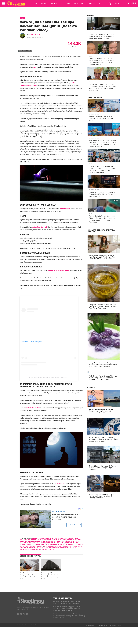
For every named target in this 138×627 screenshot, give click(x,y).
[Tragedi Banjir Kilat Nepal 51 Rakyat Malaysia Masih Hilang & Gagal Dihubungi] (103, 463)
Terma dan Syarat (115, 625)
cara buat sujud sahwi (64, 538)
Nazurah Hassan (34, 34)
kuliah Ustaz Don (33, 408)
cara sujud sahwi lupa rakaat (68, 541)
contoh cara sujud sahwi (65, 547)
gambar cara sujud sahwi (30, 549)
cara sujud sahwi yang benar (56, 546)
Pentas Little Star (88, 3)
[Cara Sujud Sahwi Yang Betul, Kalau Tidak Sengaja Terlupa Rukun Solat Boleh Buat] (29, 570)
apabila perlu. (65, 208)
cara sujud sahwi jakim (45, 541)
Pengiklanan (90, 625)
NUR (68, 3)
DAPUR (75, 3)
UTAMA (34, 3)
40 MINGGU (44, 3)
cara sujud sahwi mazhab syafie (32, 543)
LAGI (99, 3)
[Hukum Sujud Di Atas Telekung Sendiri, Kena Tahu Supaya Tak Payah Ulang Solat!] (51, 570)
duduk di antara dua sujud (58, 270)
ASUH (53, 3)
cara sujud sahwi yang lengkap (42, 547)
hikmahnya (61, 484)
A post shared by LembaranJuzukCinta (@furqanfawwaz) (48, 377)
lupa (34, 67)
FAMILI (61, 3)
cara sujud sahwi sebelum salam (39, 544)
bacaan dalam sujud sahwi (43, 538)
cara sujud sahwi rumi (55, 543)
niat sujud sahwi (48, 549)
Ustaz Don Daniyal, (39, 227)
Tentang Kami (102, 625)
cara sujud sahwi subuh (63, 544)
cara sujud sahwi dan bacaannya (53, 540)
